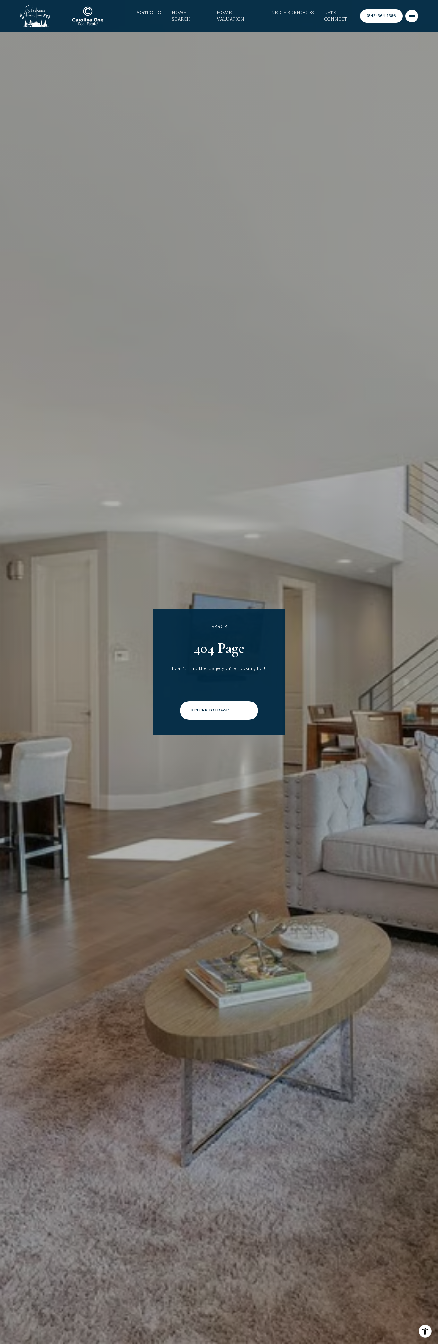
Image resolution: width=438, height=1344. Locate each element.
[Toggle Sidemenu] (411, 16)
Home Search (181, 16)
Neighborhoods (292, 13)
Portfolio (148, 13)
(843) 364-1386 (381, 16)
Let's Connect (335, 16)
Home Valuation (230, 16)
